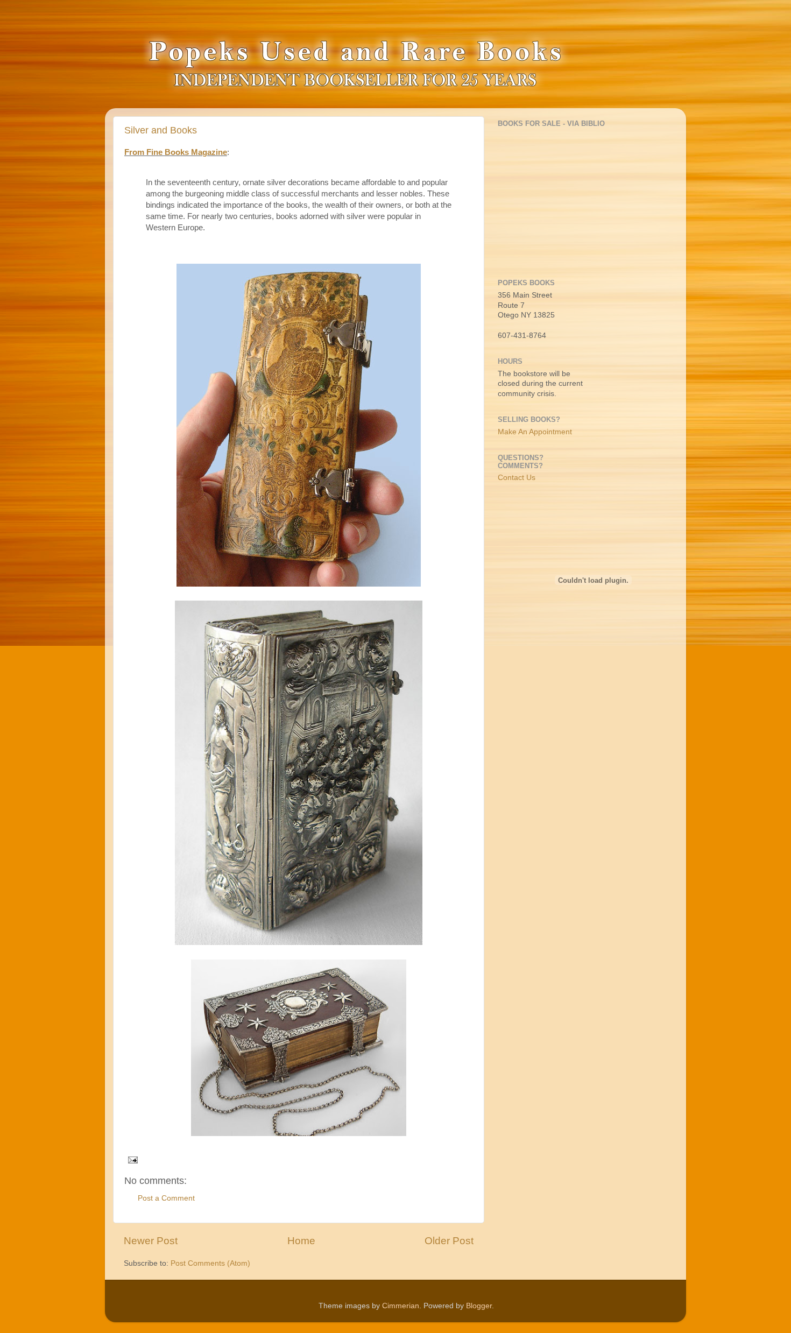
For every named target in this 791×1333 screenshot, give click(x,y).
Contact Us (516, 478)
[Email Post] (131, 1159)
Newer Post (151, 1240)
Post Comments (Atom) (210, 1263)
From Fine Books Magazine (175, 152)
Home (301, 1240)
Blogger (479, 1306)
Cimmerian (400, 1306)
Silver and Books (160, 130)
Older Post (449, 1240)
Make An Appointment (535, 432)
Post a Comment (166, 1198)
